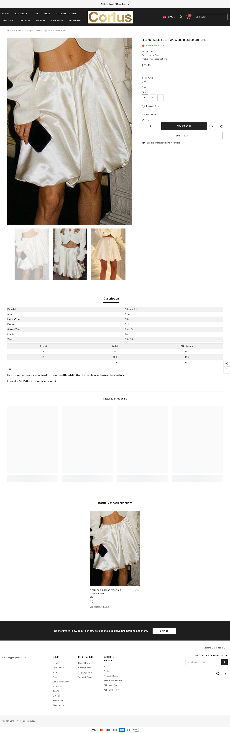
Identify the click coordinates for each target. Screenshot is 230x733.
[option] (70, 131)
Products (20, 31)
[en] (164, 17)
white (91, 601)
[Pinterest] (217, 673)
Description (111, 298)
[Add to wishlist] (213, 126)
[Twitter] (225, 673)
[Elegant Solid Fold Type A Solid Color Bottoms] (115, 548)
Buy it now (182, 135)
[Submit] (224, 662)
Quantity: (145, 120)
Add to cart (184, 126)
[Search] (196, 17)
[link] (32, 477)
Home (10, 31)
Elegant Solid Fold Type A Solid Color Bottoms (115, 592)
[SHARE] (220, 126)
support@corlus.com (17, 657)
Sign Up (164, 631)
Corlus (153, 51)
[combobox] (213, 17)
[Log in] (180, 17)
